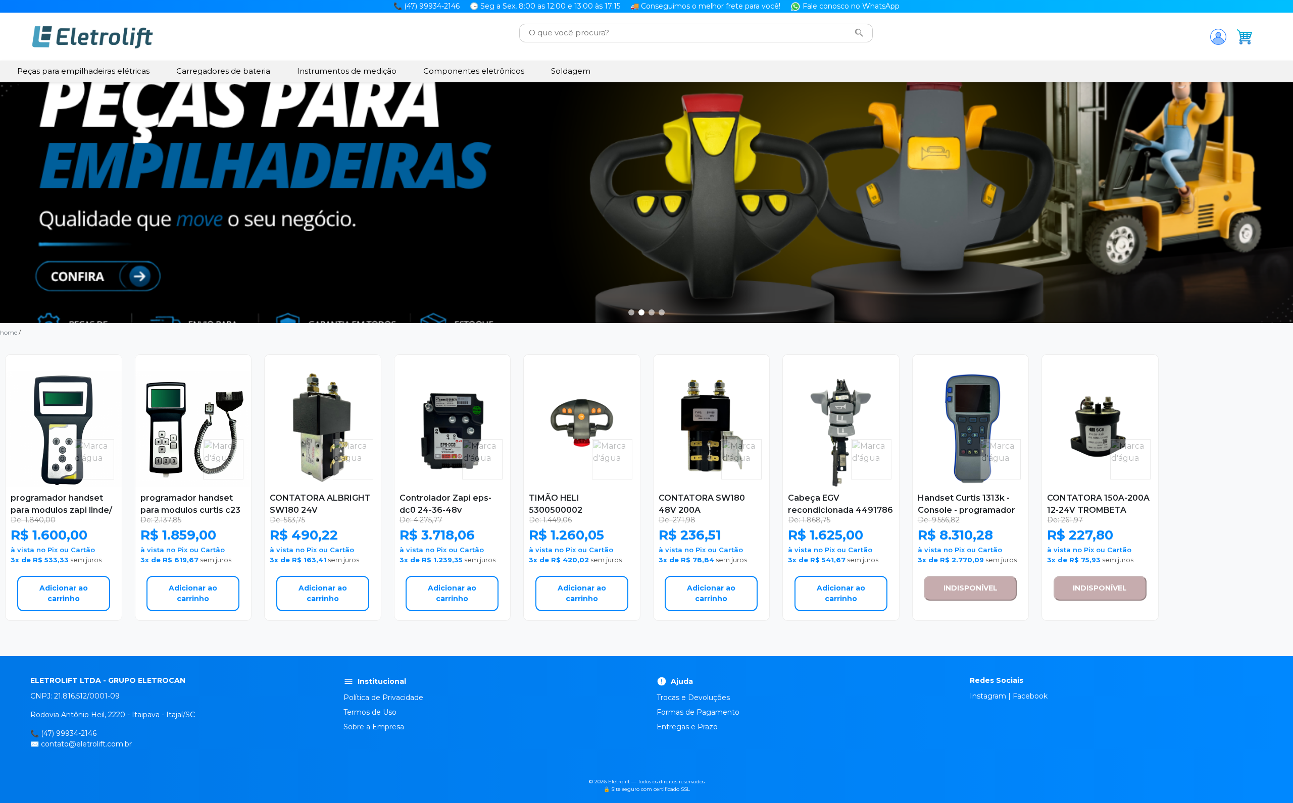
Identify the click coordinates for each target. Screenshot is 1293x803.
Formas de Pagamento (698, 712)
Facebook (1030, 696)
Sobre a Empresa (373, 726)
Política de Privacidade (383, 697)
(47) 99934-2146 (68, 733)
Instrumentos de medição (346, 71)
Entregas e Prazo (687, 726)
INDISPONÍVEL (970, 588)
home (8, 332)
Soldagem (570, 71)
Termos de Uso (369, 712)
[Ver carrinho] (1244, 37)
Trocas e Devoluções (693, 697)
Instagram (988, 696)
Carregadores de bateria (223, 71)
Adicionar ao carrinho (63, 593)
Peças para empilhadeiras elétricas (83, 71)
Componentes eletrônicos (473, 71)
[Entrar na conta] (1218, 37)
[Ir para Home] (92, 37)
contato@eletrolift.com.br (86, 743)
